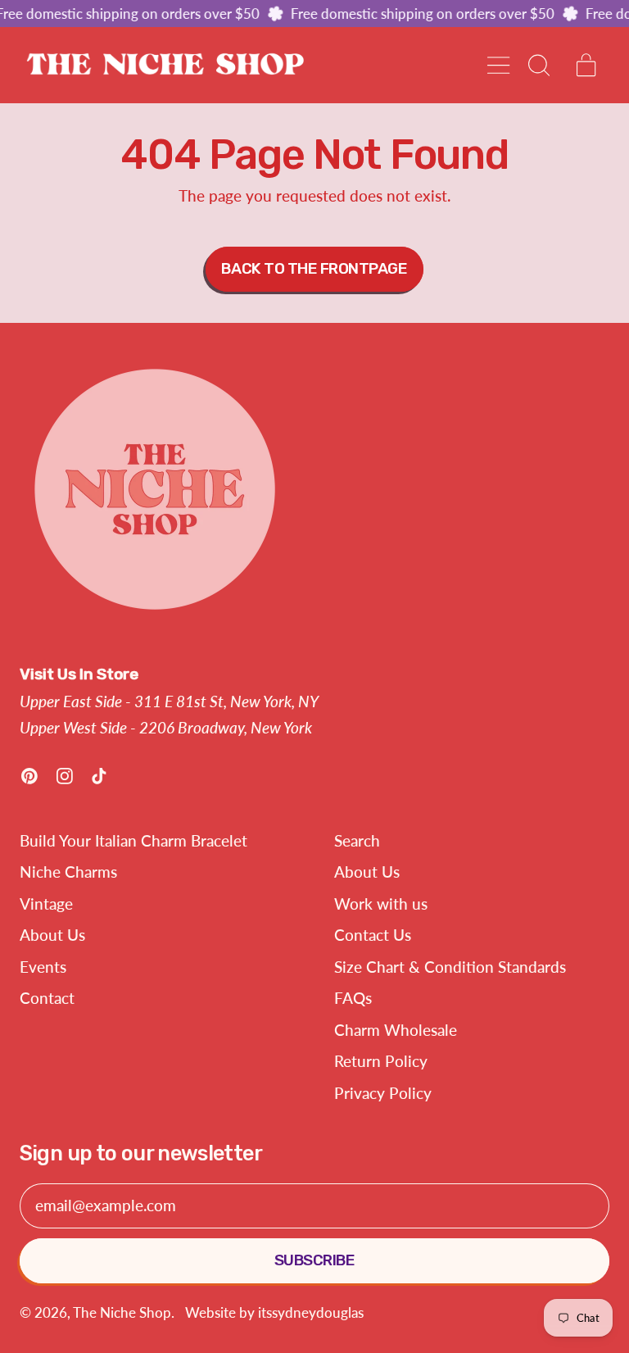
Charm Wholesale (395, 1029)
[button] (537, 65)
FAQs (353, 997)
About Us (52, 934)
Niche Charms (68, 871)
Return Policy (381, 1060)
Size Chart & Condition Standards (450, 966)
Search (357, 840)
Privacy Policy (383, 1092)
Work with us (381, 903)
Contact (47, 997)
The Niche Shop (122, 1312)
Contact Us (372, 934)
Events (43, 966)
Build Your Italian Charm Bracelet (133, 840)
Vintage (46, 903)
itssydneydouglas (311, 1312)
